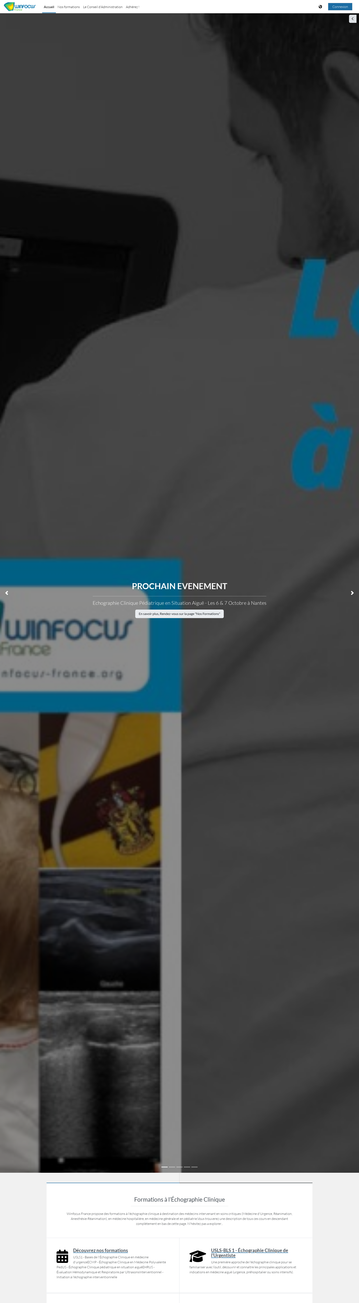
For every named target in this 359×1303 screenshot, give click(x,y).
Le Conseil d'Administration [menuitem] (103, 7)
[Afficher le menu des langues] (321, 6)
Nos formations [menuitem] (69, 7)
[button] (6, 593)
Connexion (340, 7)
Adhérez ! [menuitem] (132, 7)
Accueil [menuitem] (49, 7)
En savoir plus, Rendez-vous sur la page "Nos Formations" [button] (179, 614)
